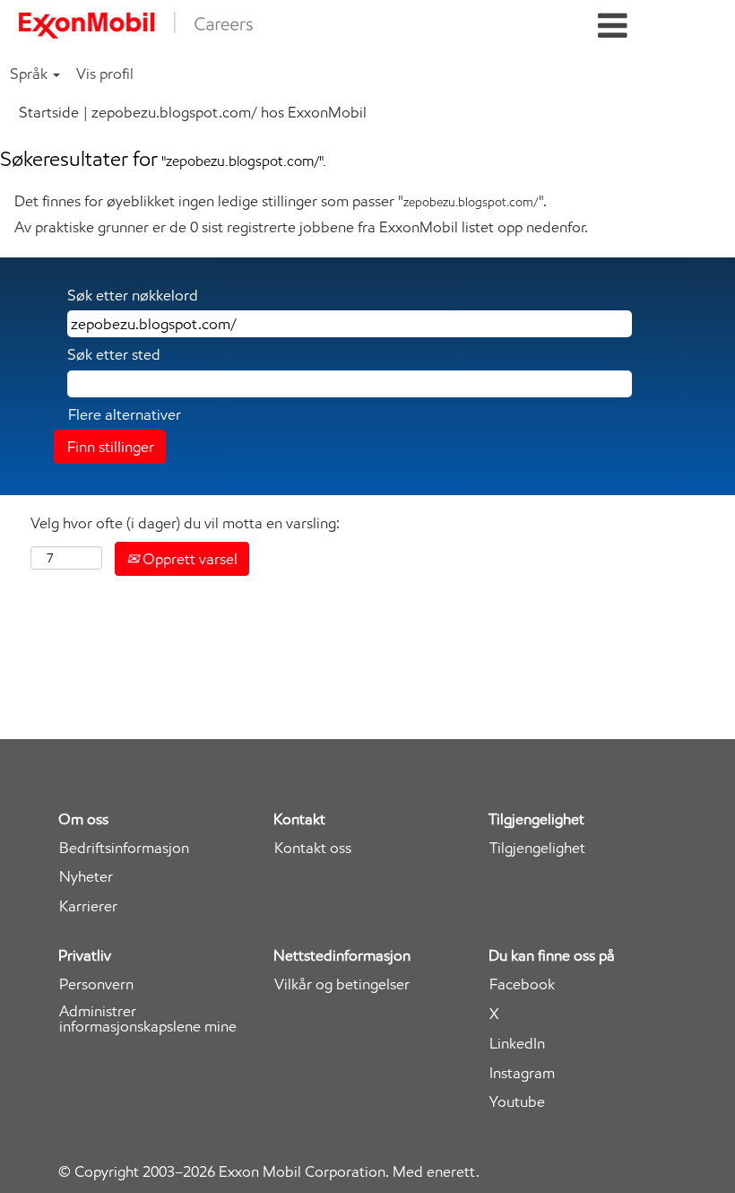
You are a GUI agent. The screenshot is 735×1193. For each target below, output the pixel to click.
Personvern (96, 984)
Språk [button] (30, 74)
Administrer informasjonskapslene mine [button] (148, 1019)
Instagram (522, 1073)
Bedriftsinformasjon (124, 848)
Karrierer (88, 906)
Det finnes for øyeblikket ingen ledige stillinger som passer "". (280, 201)
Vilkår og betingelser (342, 984)
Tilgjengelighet (537, 848)
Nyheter (86, 876)
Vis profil (105, 74)
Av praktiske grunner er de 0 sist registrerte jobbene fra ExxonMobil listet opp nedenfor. (301, 227)
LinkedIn (517, 1043)
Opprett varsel (188, 559)
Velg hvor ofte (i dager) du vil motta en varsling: (185, 523)
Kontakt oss (312, 848)
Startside (49, 112)
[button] (612, 26)
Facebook (522, 984)
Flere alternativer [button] (124, 414)
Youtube (517, 1101)
